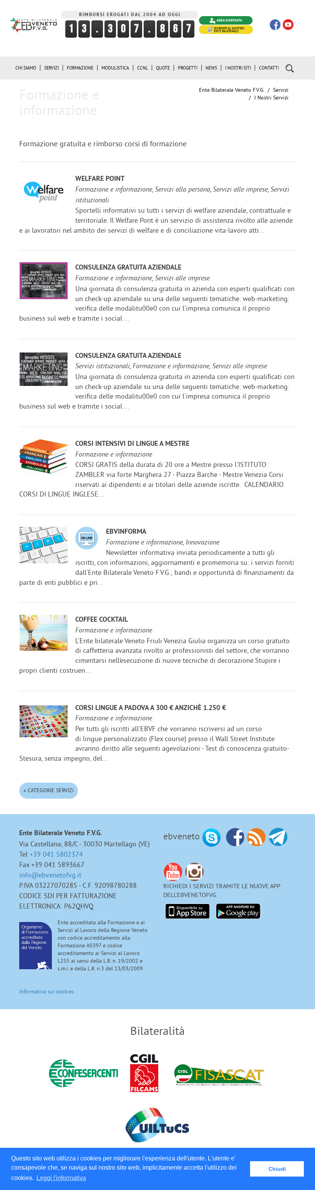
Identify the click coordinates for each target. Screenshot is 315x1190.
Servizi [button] (51, 68)
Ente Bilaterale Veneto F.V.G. (231, 89)
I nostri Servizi (271, 97)
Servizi (280, 89)
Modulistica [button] (115, 68)
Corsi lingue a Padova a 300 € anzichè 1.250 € (150, 708)
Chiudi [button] (277, 1169)
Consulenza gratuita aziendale (128, 267)
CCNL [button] (142, 68)
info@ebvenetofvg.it (50, 875)
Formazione (80, 68)
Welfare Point (99, 179)
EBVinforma (126, 532)
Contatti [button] (269, 68)
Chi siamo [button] (25, 68)
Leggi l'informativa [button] (61, 1178)
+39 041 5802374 (56, 854)
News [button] (211, 68)
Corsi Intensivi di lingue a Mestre (132, 444)
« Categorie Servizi (48, 790)
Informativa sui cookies (46, 991)
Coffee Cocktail (101, 620)
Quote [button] (163, 68)
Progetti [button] (187, 68)
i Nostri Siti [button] (238, 68)
